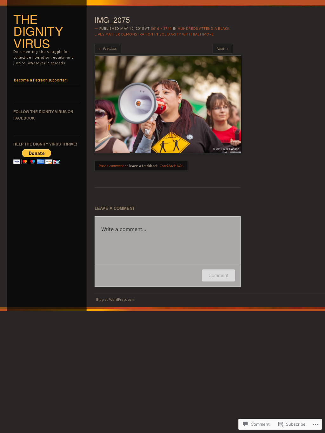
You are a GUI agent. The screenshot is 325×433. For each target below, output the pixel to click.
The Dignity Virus (38, 31)
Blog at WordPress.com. (115, 299)
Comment (219, 275)
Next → (222, 48)
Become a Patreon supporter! (40, 80)
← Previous (107, 48)
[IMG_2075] (168, 152)
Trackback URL (171, 166)
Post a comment (110, 166)
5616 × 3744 (161, 28)
